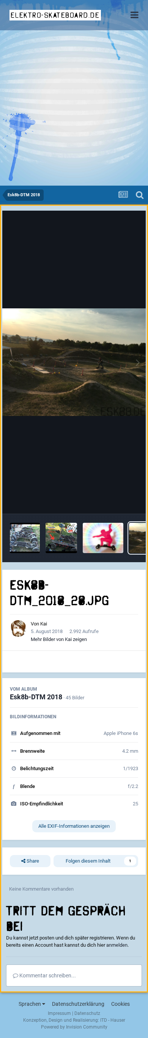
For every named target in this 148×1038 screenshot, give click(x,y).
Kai (43, 624)
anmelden (117, 945)
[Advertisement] (74, 108)
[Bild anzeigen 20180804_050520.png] (61, 538)
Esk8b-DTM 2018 (36, 697)
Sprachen (30, 1004)
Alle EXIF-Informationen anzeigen (74, 826)
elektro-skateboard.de (55, 15)
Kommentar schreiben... (47, 975)
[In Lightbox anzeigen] (74, 362)
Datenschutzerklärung (78, 1004)
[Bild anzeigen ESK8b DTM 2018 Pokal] (103, 538)
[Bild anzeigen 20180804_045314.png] (25, 538)
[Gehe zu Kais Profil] (18, 628)
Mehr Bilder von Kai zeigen (59, 639)
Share (32, 861)
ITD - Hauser (112, 1020)
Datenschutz (87, 1013)
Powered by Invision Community (74, 1027)
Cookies (120, 1004)
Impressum (59, 1013)
